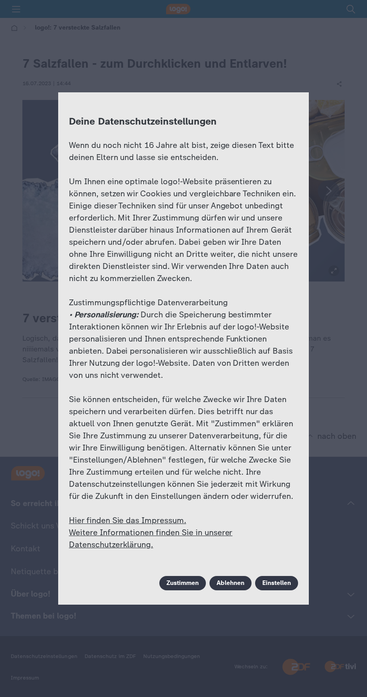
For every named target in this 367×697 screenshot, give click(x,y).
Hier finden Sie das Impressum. (127, 520)
